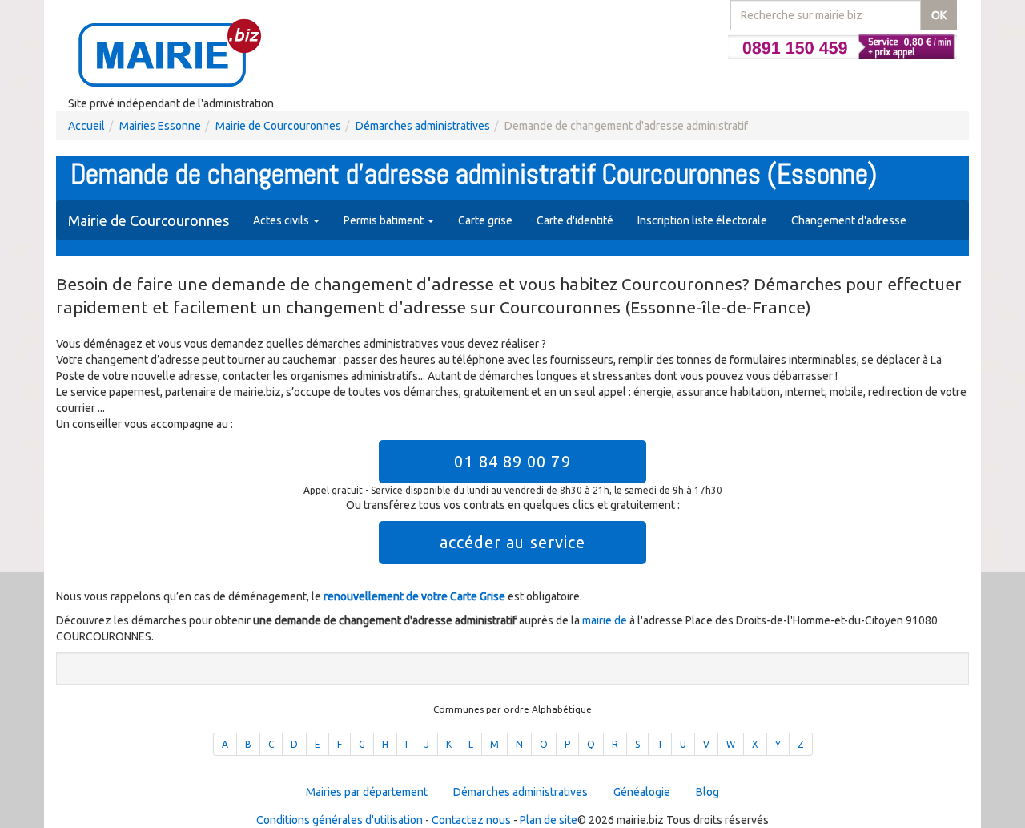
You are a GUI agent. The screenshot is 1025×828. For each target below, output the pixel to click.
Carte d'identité (575, 220)
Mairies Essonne (160, 125)
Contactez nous (471, 820)
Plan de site (548, 820)
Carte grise (485, 220)
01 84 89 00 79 (512, 461)
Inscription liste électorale (702, 220)
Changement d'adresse (848, 220)
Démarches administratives (423, 125)
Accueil (86, 125)
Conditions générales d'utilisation (339, 820)
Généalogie (641, 792)
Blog (707, 792)
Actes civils (282, 220)
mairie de (605, 620)
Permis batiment (385, 220)
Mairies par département (367, 792)
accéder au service (513, 542)
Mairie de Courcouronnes (278, 125)
